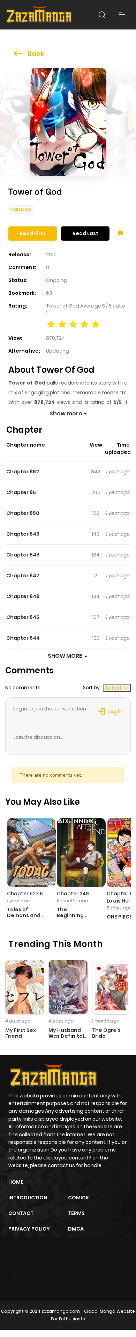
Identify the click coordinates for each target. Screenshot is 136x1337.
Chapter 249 (73, 893)
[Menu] (122, 14)
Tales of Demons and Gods (23, 915)
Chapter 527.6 (25, 893)
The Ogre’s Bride (106, 1033)
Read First (33, 233)
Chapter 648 (23, 554)
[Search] (102, 15)
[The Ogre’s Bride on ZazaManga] (111, 986)
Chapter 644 (23, 638)
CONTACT (20, 1213)
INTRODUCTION (27, 1197)
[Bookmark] (121, 233)
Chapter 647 (22, 575)
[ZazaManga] (39, 15)
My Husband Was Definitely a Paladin (67, 1036)
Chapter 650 (22, 513)
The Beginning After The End (75, 915)
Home (15, 1182)
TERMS (76, 1213)
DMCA (76, 1228)
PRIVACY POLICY (29, 1228)
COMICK (78, 1197)
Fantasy (21, 209)
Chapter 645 (22, 617)
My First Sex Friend (20, 1033)
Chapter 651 (22, 492)
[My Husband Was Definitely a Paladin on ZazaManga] (68, 986)
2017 (51, 254)
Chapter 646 (22, 596)
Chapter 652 (22, 471)
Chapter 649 (22, 534)
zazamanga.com (60, 1311)
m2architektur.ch (38, 1276)
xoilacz (59, 1264)
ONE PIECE (119, 916)
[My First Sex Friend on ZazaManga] (25, 986)
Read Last (85, 233)
